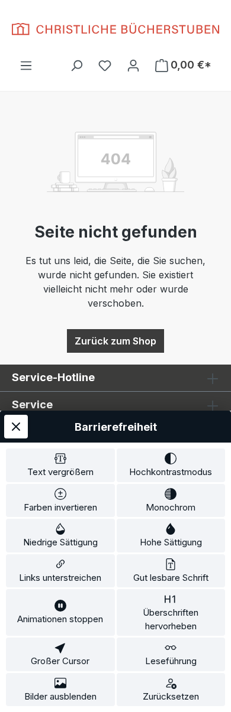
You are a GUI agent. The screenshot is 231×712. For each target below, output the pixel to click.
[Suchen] (76, 65)
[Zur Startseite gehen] (115, 29)
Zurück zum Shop (115, 341)
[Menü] (26, 65)
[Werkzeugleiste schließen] (16, 426)
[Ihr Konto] (133, 65)
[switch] (60, 465)
